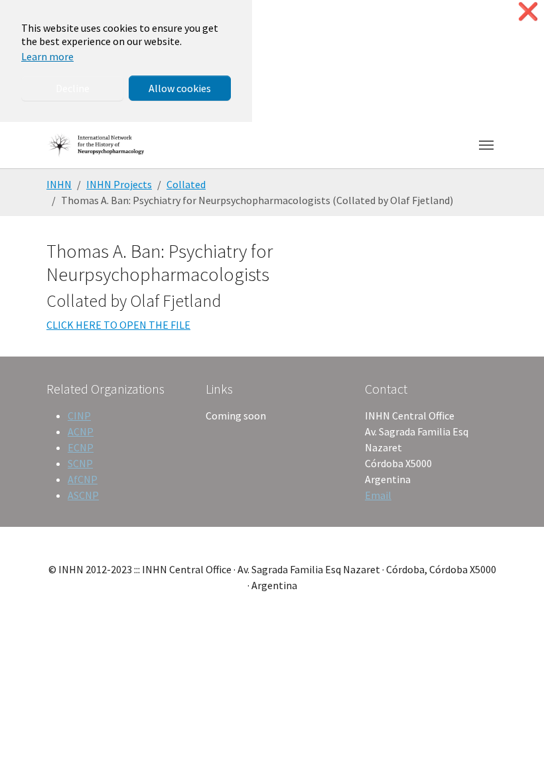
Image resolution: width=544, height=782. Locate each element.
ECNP (81, 447)
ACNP (81, 431)
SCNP (80, 463)
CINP (79, 415)
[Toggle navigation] (486, 145)
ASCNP (83, 495)
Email (378, 495)
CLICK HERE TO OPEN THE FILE (118, 324)
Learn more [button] (47, 56)
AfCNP (83, 479)
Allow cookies (180, 88)
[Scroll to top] (515, 753)
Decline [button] (73, 88)
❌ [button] (528, 11)
